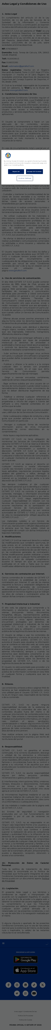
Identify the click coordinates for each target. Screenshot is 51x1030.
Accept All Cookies (34, 171)
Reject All (16, 171)
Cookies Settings (24, 178)
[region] (25, 167)
